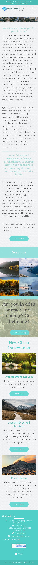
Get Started (19, 238)
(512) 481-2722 (26, 1)
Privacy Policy (9, 562)
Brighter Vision (29, 562)
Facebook (20, 551)
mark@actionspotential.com (19, 3)
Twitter (20, 554)
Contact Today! (20, 332)
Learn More (19, 393)
